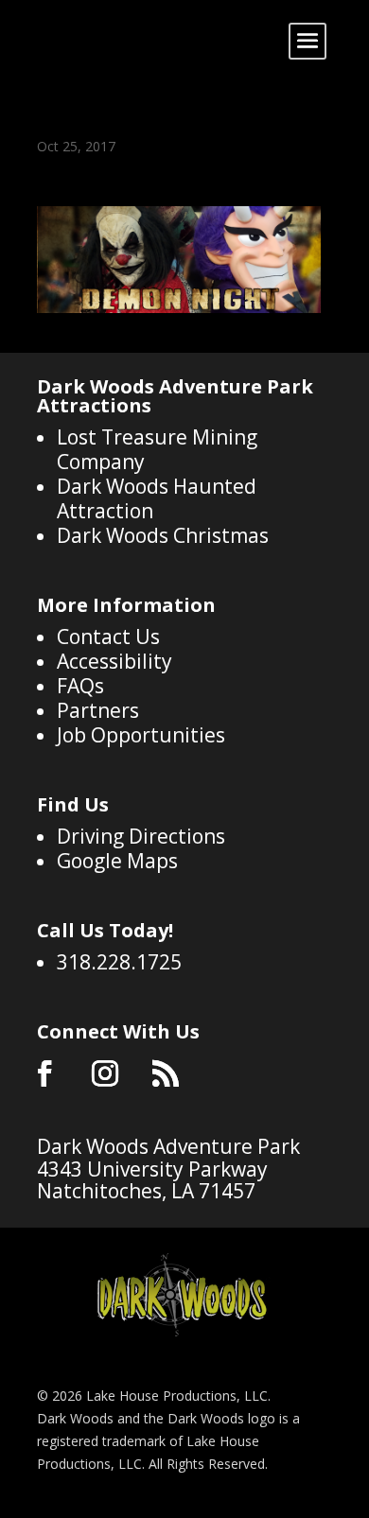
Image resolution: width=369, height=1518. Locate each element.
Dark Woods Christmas (163, 535)
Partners (98, 710)
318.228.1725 (119, 962)
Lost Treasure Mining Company (157, 449)
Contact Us (108, 636)
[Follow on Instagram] (105, 1073)
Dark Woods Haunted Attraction (156, 498)
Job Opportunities (141, 735)
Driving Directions (141, 836)
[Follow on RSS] (165, 1073)
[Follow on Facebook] (44, 1073)
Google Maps (117, 860)
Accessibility (114, 661)
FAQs (80, 685)
